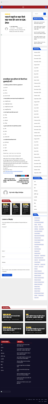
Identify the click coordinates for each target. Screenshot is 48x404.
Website (3, 262)
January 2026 (37, 52)
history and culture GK (39, 257)
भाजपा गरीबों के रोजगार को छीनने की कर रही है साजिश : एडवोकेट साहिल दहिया (39, 28)
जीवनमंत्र (35, 190)
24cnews (36, 226)
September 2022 (37, 98)
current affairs (37, 233)
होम (26, 399)
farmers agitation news (39, 240)
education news (38, 237)
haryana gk (37, 255)
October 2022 (37, 95)
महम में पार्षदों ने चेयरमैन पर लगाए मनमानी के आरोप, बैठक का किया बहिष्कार (39, 38)
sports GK (36, 297)
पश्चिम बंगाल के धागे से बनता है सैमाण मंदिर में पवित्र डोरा (11, 316)
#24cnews (16, 29)
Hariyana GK (37, 251)
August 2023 (37, 64)
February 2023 (37, 83)
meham (36, 268)
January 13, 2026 (7, 319)
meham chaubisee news (39, 273)
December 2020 (37, 163)
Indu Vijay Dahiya (14, 26)
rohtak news (41, 295)
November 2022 (37, 92)
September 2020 (37, 172)
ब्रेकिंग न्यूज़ (26, 204)
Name (3, 251)
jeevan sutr (43, 264)
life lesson (41, 266)
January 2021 (37, 160)
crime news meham (38, 231)
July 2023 (36, 67)
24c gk (39, 224)
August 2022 (37, 101)
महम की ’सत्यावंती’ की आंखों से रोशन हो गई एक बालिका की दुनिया (12, 329)
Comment (4, 226)
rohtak (36, 295)
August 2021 (37, 138)
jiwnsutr (36, 266)
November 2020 (37, 166)
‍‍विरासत (4, 204)
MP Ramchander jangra (39, 293)
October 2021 (37, 132)
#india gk (21, 31)
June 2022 (36, 107)
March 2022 (36, 117)
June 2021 (36, 145)
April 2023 (36, 77)
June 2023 (36, 70)
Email (3, 256)
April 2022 (36, 114)
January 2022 (37, 123)
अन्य (23, 204)
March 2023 (36, 80)
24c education (37, 217)
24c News (41, 226)
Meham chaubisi (38, 275)
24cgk (36, 224)
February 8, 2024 (30, 332)
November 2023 (37, 61)
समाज (6, 204)
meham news (37, 286)
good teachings (38, 248)
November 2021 (37, 129)
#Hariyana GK (22, 29)
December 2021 (37, 126)
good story (37, 246)
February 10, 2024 (7, 332)
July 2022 (36, 104)
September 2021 (37, 135)
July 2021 (36, 141)
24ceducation (37, 220)
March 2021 (36, 154)
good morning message (39, 244)
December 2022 (37, 89)
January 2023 (37, 86)
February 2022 (37, 120)
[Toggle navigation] (23, 7)
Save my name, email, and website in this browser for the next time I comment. (16, 270)
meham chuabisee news (39, 282)
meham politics (37, 288)
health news (42, 255)
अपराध (35, 184)
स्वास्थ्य (14, 204)
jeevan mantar (37, 262)
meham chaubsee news (39, 277)
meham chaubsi (38, 279)
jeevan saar (37, 264)
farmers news (37, 242)
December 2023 (37, 58)
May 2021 (36, 148)
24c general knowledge (39, 222)
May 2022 (36, 111)
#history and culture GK (14, 31)
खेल (34, 187)
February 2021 (37, 157)
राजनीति (35, 197)
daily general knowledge (39, 235)
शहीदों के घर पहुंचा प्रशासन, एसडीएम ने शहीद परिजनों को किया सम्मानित (9, 180)
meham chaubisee (38, 271)
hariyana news (37, 253)
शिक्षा (35, 203)
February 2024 (37, 55)
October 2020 (37, 169)
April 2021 (36, 151)
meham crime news (38, 284)
